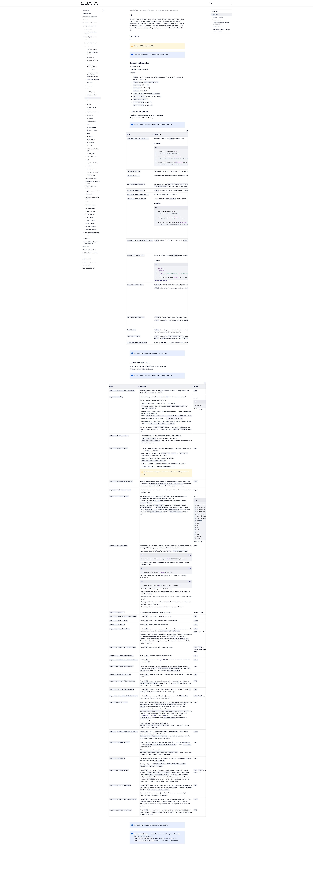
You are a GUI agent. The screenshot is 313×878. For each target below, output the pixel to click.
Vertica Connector (91, 175)
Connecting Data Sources (90, 36)
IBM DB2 (89, 104)
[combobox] (220, 3)
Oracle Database (91, 139)
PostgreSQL (89, 145)
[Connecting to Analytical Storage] (83, 232)
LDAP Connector (89, 202)
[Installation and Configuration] (82, 16)
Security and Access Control (89, 249)
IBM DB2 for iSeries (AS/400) (91, 108)
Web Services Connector (91, 229)
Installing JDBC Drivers (92, 49)
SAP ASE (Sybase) (91, 153)
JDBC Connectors (90, 46)
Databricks (89, 85)
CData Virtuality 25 (134, 10)
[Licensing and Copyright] (82, 268)
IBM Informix (90, 115)
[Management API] (82, 259)
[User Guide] (82, 19)
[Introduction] (82, 10)
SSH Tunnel (87, 238)
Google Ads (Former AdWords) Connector (93, 182)
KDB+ (88, 124)
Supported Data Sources (90, 26)
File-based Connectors (91, 43)
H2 (87, 98)
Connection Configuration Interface (90, 32)
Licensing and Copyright (88, 268)
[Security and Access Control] (82, 249)
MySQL (88, 133)
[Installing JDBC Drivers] (86, 49)
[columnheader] (139, 134)
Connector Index (88, 29)
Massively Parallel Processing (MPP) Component (91, 242)
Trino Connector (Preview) (93, 172)
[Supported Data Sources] (83, 26)
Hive (88, 101)
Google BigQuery (91, 91)
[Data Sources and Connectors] (82, 23)
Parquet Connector (90, 223)
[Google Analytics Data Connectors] (84, 186)
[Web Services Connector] (84, 229)
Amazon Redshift (91, 70)
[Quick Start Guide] (82, 13)
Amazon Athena (90, 57)
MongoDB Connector (90, 205)
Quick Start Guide (87, 13)
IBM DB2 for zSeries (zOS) (93, 112)
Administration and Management (90, 252)
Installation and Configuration (90, 16)
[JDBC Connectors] (84, 46)
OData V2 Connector (90, 211)
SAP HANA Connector (92, 156)
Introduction (86, 10)
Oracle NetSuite (90, 142)
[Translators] (83, 235)
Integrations (86, 246)
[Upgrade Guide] (82, 265)
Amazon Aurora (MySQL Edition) (92, 61)
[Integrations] (82, 246)
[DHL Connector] (84, 40)
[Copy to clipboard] (129, 36)
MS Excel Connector (90, 208)
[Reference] (82, 256)
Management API (87, 259)
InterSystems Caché (91, 121)
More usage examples (160, 280)
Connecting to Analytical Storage (92, 232)
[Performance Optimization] (82, 262)
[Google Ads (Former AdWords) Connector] (84, 181)
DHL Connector (89, 40)
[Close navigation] (103, 10)
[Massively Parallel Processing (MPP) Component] (83, 242)
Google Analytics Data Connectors (91, 187)
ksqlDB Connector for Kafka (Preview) (92, 198)
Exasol (88, 88)
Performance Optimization (89, 262)
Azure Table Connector (91, 178)
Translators (87, 235)
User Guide (85, 19)
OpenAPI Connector (90, 220)
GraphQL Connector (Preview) (92, 191)
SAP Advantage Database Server (93, 149)
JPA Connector (89, 194)
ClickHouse (89, 82)
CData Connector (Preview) (93, 79)
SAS (88, 159)
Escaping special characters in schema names (153, 715)
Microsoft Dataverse (91, 127)
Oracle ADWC (90, 136)
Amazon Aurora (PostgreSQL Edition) (92, 65)
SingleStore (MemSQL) (92, 162)
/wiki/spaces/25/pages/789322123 (159, 660)
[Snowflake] (86, 166)
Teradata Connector (91, 169)
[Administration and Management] (82, 253)
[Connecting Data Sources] (83, 37)
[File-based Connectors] (84, 43)
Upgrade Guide (86, 265)
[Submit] (211, 3)
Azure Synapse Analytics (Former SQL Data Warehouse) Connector (92, 74)
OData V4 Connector (90, 214)
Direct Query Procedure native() (92, 53)
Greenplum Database (92, 95)
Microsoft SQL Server (92, 130)
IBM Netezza (90, 118)
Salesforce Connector (91, 226)
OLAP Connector (89, 217)
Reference (85, 256)
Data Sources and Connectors (90, 23)
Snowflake (89, 166)
